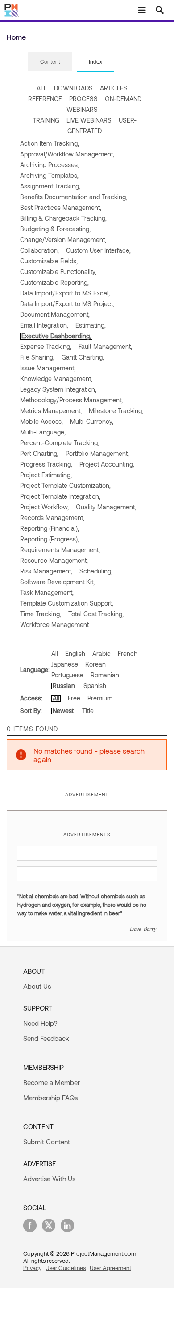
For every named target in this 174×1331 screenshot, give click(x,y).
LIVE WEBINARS (89, 120)
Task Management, (47, 592)
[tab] (50, 62)
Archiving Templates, (49, 175)
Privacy (32, 1267)
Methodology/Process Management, (71, 400)
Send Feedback (46, 1038)
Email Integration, (44, 325)
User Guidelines (66, 1267)
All (54, 653)
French (127, 653)
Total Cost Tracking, (96, 614)
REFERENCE (45, 98)
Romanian (105, 675)
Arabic (101, 653)
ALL (42, 88)
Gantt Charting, (83, 357)
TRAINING (46, 120)
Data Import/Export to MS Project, (67, 303)
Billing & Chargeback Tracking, (63, 218)
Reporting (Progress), (49, 539)
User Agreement (110, 1267)
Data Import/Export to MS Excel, (65, 293)
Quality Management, (106, 507)
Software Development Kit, (57, 582)
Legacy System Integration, (58, 389)
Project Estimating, (46, 475)
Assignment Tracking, (50, 186)
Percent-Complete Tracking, (59, 442)
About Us (37, 986)
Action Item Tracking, (49, 143)
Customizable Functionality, (58, 271)
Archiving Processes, (49, 164)
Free (74, 698)
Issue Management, (47, 368)
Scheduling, (95, 571)
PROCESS (83, 98)
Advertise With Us (49, 1179)
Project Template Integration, (60, 496)
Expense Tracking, (45, 346)
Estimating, (90, 325)
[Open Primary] (142, 10)
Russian (64, 685)
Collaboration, (39, 250)
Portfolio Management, (97, 453)
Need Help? (40, 1023)
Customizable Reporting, (54, 282)
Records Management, (52, 517)
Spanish (94, 685)
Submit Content (46, 1142)
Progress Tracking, (46, 464)
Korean (95, 664)
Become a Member (51, 1082)
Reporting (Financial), (49, 528)
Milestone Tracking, (116, 410)
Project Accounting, (106, 464)
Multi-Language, (43, 432)
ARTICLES (114, 88)
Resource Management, (54, 560)
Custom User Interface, (98, 250)
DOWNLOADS (73, 88)
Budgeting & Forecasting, (55, 229)
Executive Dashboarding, (56, 336)
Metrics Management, (51, 410)
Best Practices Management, (60, 207)
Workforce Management (54, 624)
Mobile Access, (41, 421)
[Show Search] (160, 10)
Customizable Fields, (49, 261)
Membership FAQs (50, 1097)
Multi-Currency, (91, 421)
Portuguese (67, 675)
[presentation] (50, 61)
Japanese (64, 664)
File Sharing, (37, 357)
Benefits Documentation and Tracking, (73, 197)
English (75, 653)
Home (16, 37)
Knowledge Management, (56, 378)
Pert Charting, (39, 453)
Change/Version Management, (63, 239)
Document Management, (55, 314)
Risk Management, (46, 571)
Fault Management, (105, 346)
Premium (99, 698)
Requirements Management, (60, 549)
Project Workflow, (44, 507)
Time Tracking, (40, 614)
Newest (63, 710)
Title (88, 710)
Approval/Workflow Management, (67, 154)
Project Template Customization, (65, 485)
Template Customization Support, (66, 603)
